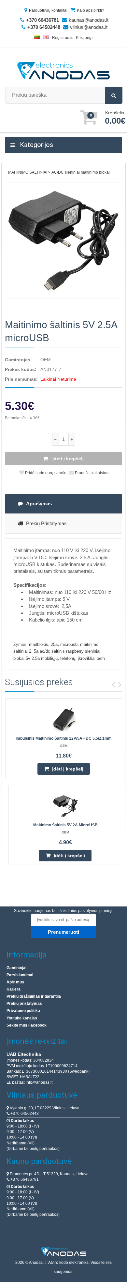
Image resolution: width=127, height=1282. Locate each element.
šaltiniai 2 (22, 651)
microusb (69, 644)
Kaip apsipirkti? (90, 10)
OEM (45, 359)
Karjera (14, 989)
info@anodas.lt (39, 1082)
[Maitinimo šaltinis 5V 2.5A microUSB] (63, 240)
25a (54, 644)
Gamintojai (16, 968)
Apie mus (15, 982)
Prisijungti (84, 37)
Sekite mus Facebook (27, 1025)
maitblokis (38, 644)
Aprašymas (39, 503)
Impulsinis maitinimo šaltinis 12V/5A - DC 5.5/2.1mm (64, 738)
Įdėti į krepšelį (67, 458)
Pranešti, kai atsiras (91, 473)
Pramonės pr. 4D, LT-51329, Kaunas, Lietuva (49, 1174)
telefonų (67, 658)
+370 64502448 (24, 1113)
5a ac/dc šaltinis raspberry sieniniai (67, 651)
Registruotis (62, 37)
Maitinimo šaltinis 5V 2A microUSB (65, 825)
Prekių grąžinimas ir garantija (34, 996)
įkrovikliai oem (91, 658)
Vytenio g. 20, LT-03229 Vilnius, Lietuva (44, 1108)
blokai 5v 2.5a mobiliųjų (35, 658)
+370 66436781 (24, 1179)
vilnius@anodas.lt (88, 27)
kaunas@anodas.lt (88, 20)
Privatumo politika (23, 1010)
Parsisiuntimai (20, 975)
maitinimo (89, 644)
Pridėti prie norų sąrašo (45, 473)
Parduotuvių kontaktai (48, 10)
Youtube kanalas (22, 1018)
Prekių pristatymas (46, 523)
